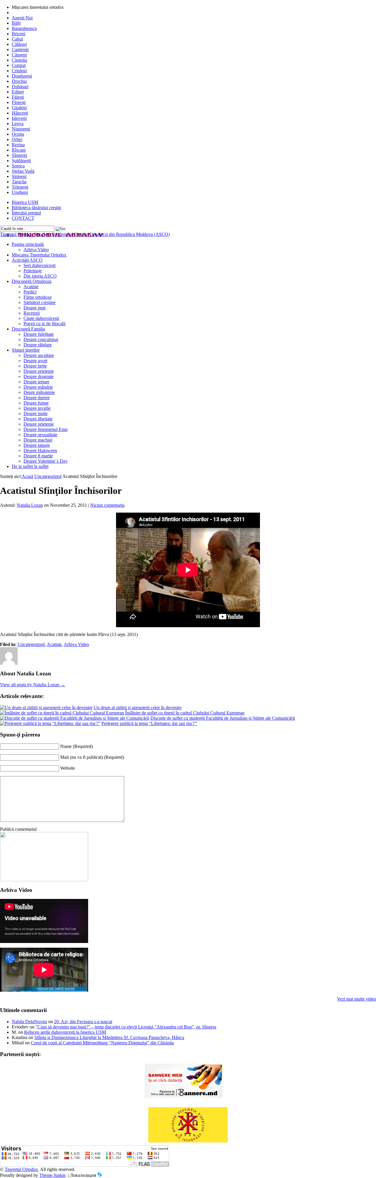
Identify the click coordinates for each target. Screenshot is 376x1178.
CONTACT (23, 218)
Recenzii (32, 313)
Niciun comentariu (107, 505)
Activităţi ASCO (27, 260)
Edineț (18, 91)
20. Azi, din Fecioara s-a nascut (83, 1021)
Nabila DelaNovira (29, 1021)
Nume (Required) (76, 746)
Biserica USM (25, 202)
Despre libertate (38, 418)
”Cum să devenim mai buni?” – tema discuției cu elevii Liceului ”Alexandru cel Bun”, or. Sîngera (126, 1026)
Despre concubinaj (41, 339)
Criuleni (19, 70)
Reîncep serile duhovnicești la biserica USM (65, 1032)
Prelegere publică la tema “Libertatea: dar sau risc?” (149, 723)
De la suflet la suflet (30, 466)
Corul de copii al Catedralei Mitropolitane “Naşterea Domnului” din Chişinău (102, 1042)
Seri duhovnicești (40, 265)
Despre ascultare (39, 355)
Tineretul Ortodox (85, 234)
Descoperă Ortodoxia (31, 281)
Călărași (19, 44)
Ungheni (20, 192)
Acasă (27, 476)
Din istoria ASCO (40, 275)
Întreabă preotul (26, 212)
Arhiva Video (36, 249)
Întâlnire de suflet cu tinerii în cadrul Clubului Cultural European (184, 712)
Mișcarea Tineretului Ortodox (39, 254)
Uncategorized (47, 476)
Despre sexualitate (40, 434)
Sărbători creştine (40, 302)
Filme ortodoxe (38, 297)
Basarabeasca (24, 28)
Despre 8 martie (38, 455)
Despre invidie (37, 408)
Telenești (20, 186)
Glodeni (19, 107)
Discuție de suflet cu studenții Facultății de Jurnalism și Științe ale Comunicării (222, 718)
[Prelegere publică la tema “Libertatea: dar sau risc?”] (50, 723)
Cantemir (20, 49)
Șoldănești (21, 160)
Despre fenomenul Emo (46, 429)
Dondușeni (22, 75)
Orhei (17, 139)
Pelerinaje (33, 270)
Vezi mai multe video (356, 998)
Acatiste (31, 286)
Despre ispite (36, 413)
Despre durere (37, 397)
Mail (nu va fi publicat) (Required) (92, 757)
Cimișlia (19, 60)
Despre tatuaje (37, 445)
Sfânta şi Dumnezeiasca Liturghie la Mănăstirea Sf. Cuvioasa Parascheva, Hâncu (109, 1037)
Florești (19, 102)
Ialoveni (19, 118)
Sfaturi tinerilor (26, 350)
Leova (18, 123)
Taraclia (19, 181)
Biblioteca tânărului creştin (36, 207)
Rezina (18, 144)
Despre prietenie (39, 371)
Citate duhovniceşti (41, 318)
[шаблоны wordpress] (99, 1175)
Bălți (16, 23)
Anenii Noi (22, 17)
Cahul (17, 38)
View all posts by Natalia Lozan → (32, 684)
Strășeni (19, 176)
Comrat (19, 65)
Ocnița (18, 134)
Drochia (19, 81)
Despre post (35, 307)
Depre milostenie (39, 392)
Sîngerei (19, 155)
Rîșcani (19, 149)
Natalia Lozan (30, 505)
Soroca (18, 165)
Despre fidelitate (39, 334)
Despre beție (35, 365)
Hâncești (20, 112)
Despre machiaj (38, 439)
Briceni (18, 33)
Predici (30, 291)
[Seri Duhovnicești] (44, 879)
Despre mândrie (38, 387)
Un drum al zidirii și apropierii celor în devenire (138, 707)
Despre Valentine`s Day (46, 461)
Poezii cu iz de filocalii (45, 323)
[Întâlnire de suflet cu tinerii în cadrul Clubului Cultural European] (62, 712)
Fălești (18, 97)
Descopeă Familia (28, 328)
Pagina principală (28, 244)
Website (67, 768)
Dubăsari (20, 86)
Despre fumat (36, 402)
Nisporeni (21, 128)
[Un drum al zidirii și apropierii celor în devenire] (46, 707)
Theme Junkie (52, 1175)
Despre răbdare (38, 344)
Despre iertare (36, 381)
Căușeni (19, 54)
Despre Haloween (40, 450)
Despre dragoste (38, 376)
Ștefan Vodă (23, 171)
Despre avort (35, 360)
